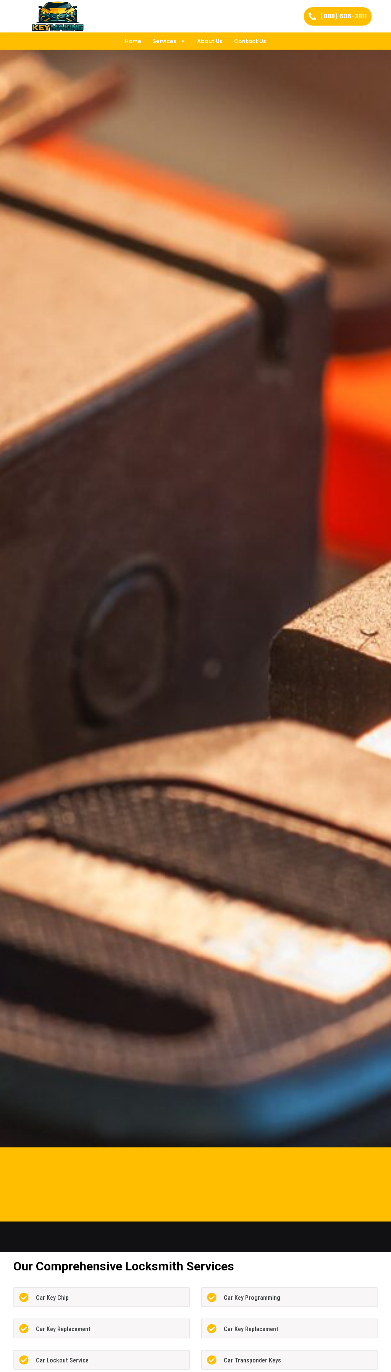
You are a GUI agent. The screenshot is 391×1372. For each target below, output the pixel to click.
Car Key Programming (252, 1297)
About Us (210, 41)
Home (133, 41)
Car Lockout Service (62, 1360)
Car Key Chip (52, 1297)
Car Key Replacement (63, 1329)
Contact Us (250, 41)
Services (164, 41)
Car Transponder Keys (252, 1360)
